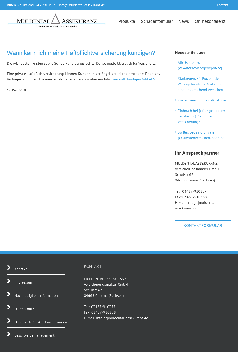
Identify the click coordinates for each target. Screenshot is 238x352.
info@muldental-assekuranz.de (82, 5)
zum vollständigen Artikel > (133, 79)
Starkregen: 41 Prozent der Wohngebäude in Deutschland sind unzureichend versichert (202, 84)
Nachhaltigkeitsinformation (36, 295)
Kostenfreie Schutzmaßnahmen (202, 100)
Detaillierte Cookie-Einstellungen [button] (40, 322)
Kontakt (20, 269)
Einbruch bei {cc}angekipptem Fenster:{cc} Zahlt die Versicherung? (202, 116)
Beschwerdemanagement (34, 335)
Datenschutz (24, 308)
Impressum (23, 282)
